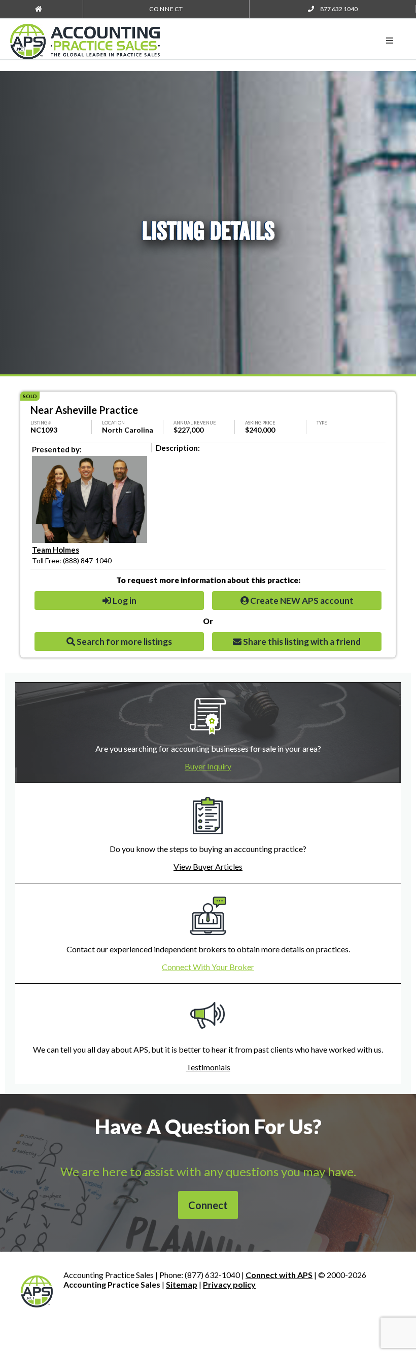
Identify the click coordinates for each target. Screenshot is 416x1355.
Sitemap (181, 1284)
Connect (166, 9)
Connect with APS (279, 1275)
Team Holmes (55, 549)
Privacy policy (229, 1284)
